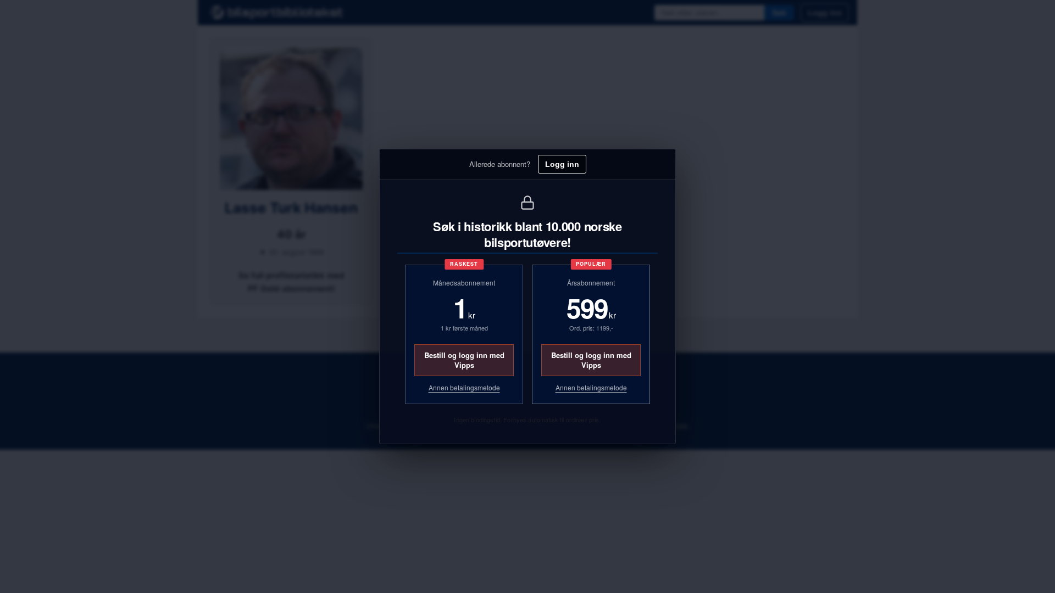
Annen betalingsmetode (464, 387)
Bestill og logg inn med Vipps (464, 360)
